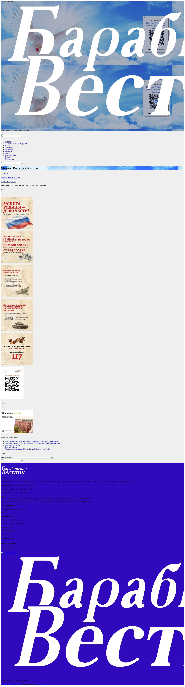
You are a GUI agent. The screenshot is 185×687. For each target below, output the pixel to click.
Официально (10, 159)
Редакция (12, 182)
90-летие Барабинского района (16, 144)
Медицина (9, 149)
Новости (8, 142)
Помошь (8, 157)
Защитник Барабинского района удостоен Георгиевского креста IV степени (32, 443)
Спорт (7, 153)
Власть (7, 145)
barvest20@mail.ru (7, 540)
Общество (9, 147)
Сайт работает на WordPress (11, 684)
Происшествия (10, 155)
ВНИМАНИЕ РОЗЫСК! (10, 178)
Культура (8, 151)
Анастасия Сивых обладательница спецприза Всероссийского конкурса (31, 441)
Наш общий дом (11, 447)
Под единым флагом (12, 445)
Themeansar (42, 684)
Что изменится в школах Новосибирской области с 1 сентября (27, 449)
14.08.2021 (5, 182)
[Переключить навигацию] (2, 134)
